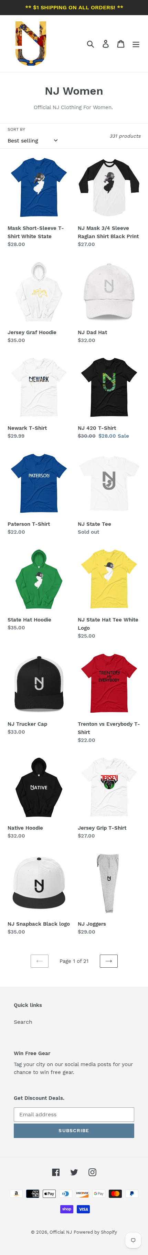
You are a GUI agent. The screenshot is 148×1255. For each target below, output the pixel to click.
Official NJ (61, 1232)
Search (23, 1022)
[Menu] (136, 43)
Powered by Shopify (95, 1232)
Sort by (16, 129)
